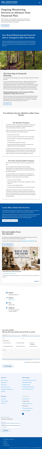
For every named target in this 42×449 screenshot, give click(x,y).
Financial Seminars (33, 346)
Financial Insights (4, 401)
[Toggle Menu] (39, 2)
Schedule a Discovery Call (10, 220)
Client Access (3, 403)
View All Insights (7, 244)
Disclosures (5, 443)
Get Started (5, 25)
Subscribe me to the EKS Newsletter (33, 362)
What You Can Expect (5, 387)
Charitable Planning (20, 342)
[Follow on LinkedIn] (23, 414)
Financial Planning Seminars (28, 389)
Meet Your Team (4, 380)
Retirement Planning (21, 346)
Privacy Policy (21, 359)
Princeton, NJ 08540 (26, 410)
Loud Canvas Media (37, 447)
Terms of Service (27, 359)
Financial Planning (12, 273)
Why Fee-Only (4, 382)
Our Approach (4, 384)
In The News (3, 399)
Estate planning (5, 273)
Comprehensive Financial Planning (29, 380)
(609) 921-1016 (11, 299)
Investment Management (32, 343)
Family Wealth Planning (8, 346)
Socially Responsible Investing (28, 386)
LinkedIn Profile (6, 445)
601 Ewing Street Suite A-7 (27, 408)
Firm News (3, 391)
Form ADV (5, 441)
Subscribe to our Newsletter (28, 241)
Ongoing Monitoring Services (7, 389)
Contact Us (7, 103)
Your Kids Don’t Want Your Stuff (12, 271)
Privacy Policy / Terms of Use (8, 439)
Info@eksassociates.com (27, 403)
